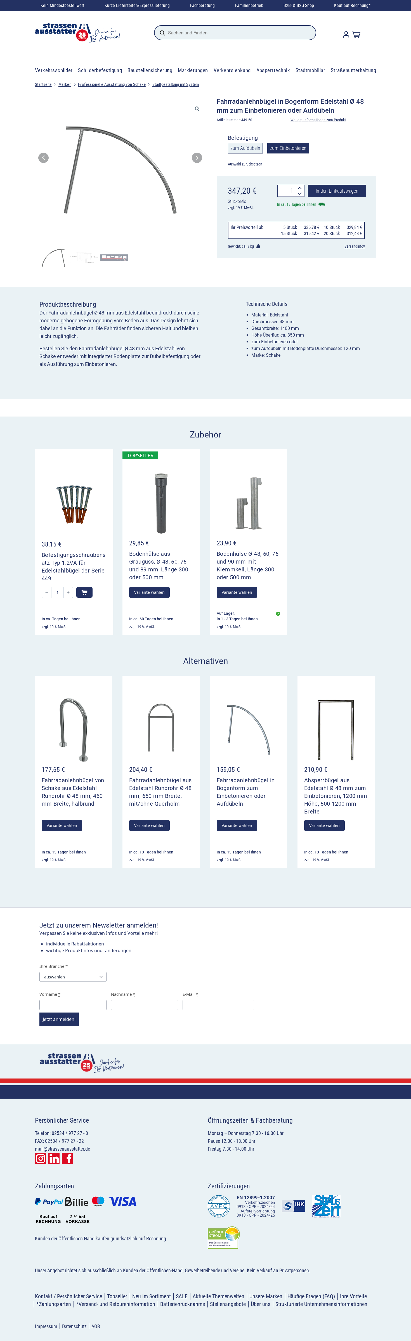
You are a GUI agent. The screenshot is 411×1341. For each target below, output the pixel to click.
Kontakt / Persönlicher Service (68, 1296)
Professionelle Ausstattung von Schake (112, 84)
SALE (182, 1296)
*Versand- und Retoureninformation (115, 1304)
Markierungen (193, 70)
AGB (95, 1326)
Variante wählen (149, 592)
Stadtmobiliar (310, 70)
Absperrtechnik (273, 70)
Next (197, 159)
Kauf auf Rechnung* (352, 5)
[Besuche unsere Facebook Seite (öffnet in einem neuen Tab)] (67, 1158)
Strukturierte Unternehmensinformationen (321, 1304)
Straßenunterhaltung (353, 70)
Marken (64, 84)
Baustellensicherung (149, 70)
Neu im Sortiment (151, 1296)
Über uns (260, 1304)
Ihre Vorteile (353, 1296)
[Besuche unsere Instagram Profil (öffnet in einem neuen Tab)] (40, 1158)
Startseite (43, 84)
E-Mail (190, 994)
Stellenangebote (228, 1304)
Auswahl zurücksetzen (245, 164)
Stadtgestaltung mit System (175, 84)
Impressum (46, 1326)
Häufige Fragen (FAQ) (311, 1296)
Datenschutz (74, 1326)
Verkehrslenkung (232, 70)
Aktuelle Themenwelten (218, 1296)
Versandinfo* (354, 246)
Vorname (49, 994)
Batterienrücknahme (182, 1304)
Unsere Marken (265, 1296)
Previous (43, 159)
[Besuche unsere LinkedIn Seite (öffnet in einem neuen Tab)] (54, 1158)
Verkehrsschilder (54, 70)
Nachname (123, 994)
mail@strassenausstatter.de (62, 1149)
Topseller (117, 1296)
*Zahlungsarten (53, 1304)
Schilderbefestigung (100, 70)
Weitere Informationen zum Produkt (318, 120)
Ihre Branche (53, 966)
